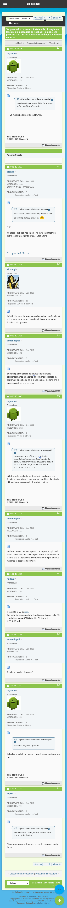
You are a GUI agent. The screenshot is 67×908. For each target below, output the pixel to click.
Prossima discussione (46, 873)
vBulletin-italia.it (43, 903)
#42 (58, 167)
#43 (58, 264)
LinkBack (19, 43)
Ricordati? (15, 23)
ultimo (55, 18)
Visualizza (53, 43)
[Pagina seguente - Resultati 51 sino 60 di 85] (49, 18)
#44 (58, 336)
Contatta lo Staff (39, 883)
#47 (58, 574)
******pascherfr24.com (18, 253)
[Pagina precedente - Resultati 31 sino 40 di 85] (45, 18)
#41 (58, 48)
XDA (26, 612)
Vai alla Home (54, 883)
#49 (58, 685)
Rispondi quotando (52, 145)
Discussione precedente (22, 873)
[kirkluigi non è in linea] (13, 282)
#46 (58, 513)
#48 (58, 634)
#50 (58, 788)
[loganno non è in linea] (14, 66)
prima (39, 18)
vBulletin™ (33, 896)
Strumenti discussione (36, 43)
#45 (58, 396)
